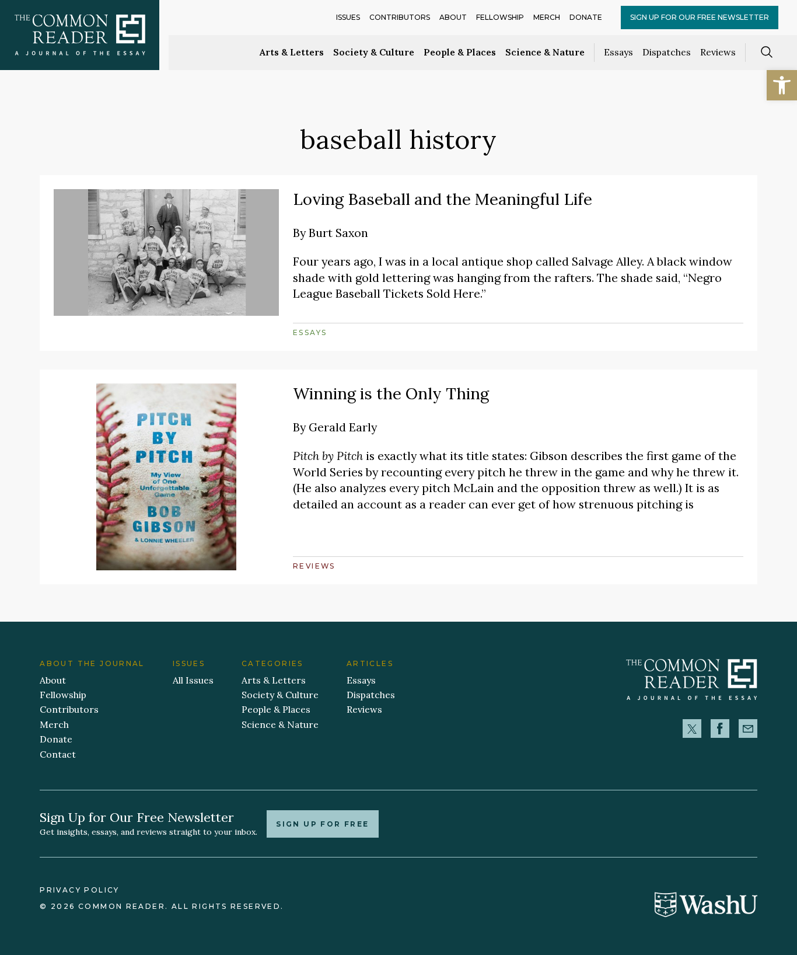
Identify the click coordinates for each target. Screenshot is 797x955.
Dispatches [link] (666, 52)
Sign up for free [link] (322, 824)
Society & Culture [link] (373, 52)
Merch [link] (546, 17)
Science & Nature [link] (545, 52)
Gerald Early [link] (343, 427)
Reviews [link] (718, 52)
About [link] (453, 17)
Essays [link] (618, 52)
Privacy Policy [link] (79, 890)
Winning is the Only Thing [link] (391, 393)
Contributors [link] (399, 17)
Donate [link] (585, 17)
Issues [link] (348, 17)
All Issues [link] (193, 680)
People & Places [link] (460, 52)
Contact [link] (58, 754)
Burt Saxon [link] (338, 232)
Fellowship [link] (500, 17)
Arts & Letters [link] (292, 52)
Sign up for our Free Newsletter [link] (699, 17)
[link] (782, 85)
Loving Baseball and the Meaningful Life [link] (442, 199)
